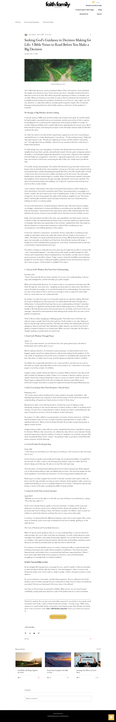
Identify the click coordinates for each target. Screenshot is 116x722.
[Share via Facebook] (25, 633)
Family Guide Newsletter (31, 22)
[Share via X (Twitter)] (30, 633)
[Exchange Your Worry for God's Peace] (87, 659)
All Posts (18, 22)
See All (99, 649)
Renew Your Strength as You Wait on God (57, 671)
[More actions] (90, 34)
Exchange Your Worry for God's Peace (86, 671)
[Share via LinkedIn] (34, 633)
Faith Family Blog (48, 22)
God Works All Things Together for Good (28, 671)
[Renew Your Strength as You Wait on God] (58, 659)
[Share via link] (39, 633)
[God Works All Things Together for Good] (28, 659)
